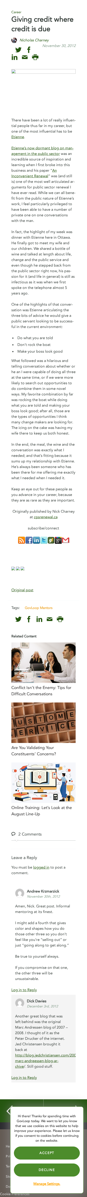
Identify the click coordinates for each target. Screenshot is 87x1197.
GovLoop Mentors (38, 607)
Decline (47, 1170)
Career (16, 12)
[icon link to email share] (25, 57)
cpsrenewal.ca (46, 517)
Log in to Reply (24, 990)
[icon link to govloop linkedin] (14, 57)
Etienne (17, 137)
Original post (22, 590)
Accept (46, 1153)
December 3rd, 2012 (42, 1006)
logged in (41, 867)
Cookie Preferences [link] (14, 1194)
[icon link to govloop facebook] (29, 50)
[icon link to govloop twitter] (18, 50)
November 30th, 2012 (43, 896)
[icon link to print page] (35, 57)
